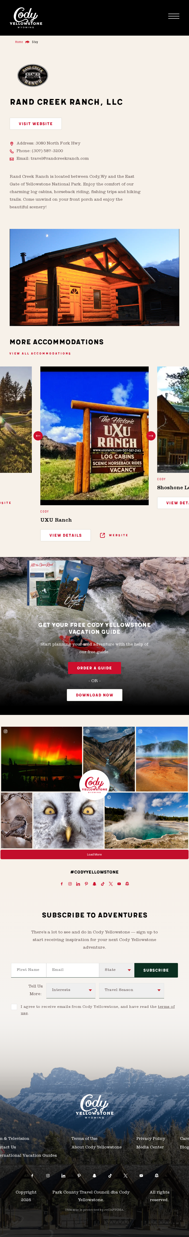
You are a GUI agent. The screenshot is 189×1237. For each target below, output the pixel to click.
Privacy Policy (150, 1139)
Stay (35, 42)
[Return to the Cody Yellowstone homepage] (26, 17)
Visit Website (36, 124)
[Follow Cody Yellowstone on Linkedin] (78, 884)
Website (118, 535)
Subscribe (156, 970)
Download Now (94, 695)
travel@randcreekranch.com (60, 159)
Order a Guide (94, 668)
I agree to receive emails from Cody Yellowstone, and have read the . (98, 1010)
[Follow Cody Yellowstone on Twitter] (111, 884)
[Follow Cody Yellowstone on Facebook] (62, 884)
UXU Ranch (56, 520)
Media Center (150, 1148)
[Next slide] (151, 435)
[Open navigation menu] (173, 16)
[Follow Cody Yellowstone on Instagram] (70, 884)
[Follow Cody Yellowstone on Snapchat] (94, 884)
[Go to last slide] (38, 435)
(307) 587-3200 (47, 151)
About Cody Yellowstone (96, 1148)
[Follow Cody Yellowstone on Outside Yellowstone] (127, 884)
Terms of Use (84, 1139)
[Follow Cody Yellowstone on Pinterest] (86, 884)
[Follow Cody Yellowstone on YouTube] (119, 884)
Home (19, 42)
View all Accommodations (40, 353)
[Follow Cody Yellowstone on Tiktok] (103, 884)
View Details (65, 535)
